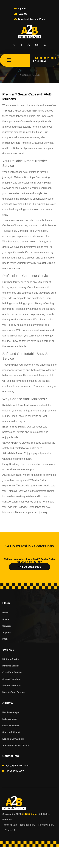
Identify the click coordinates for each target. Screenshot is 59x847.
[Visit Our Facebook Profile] (21, 45)
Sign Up (22, 14)
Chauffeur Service (12, 672)
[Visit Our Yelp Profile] (45, 45)
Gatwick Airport (10, 725)
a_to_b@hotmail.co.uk (18, 765)
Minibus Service (11, 665)
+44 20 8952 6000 (29, 566)
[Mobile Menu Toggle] (9, 60)
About (5, 619)
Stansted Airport (11, 732)
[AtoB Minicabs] (28, 803)
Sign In (21, 8)
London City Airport (13, 739)
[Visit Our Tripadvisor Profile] (37, 45)
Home (5, 612)
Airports (6, 632)
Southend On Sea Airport (15, 745)
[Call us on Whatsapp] (14, 45)
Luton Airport (9, 719)
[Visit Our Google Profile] (29, 45)
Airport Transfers (11, 679)
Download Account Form (31, 19)
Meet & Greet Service (13, 692)
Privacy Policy (46, 825)
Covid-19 (10, 830)
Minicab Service (10, 659)
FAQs (5, 639)
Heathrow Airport (11, 712)
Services (6, 626)
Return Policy (27, 825)
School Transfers (11, 685)
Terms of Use (9, 825)
